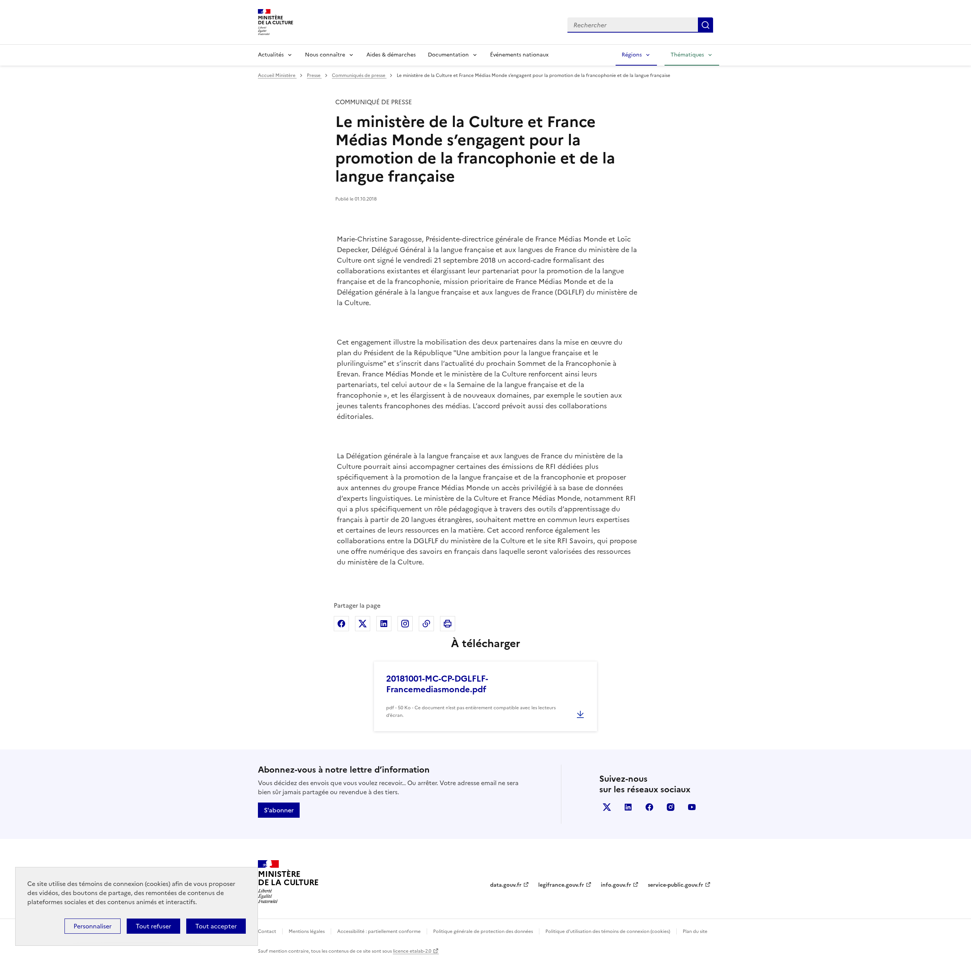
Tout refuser (153, 926)
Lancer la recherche (705, 25)
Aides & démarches (391, 55)
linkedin (628, 807)
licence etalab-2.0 (412, 951)
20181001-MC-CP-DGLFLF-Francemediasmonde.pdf (437, 684)
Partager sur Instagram (405, 623)
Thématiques (687, 55)
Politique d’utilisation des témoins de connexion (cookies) (607, 931)
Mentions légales (307, 931)
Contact (267, 931)
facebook (649, 807)
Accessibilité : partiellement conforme (379, 931)
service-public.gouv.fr (675, 885)
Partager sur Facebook (341, 623)
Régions (632, 55)
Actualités (271, 55)
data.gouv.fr (506, 885)
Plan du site (695, 931)
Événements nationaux (519, 55)
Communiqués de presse (359, 75)
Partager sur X (362, 623)
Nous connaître (325, 55)
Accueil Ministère (277, 75)
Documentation (448, 55)
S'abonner (279, 810)
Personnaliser (93, 926)
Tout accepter (216, 926)
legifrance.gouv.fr (561, 885)
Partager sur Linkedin (383, 623)
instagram (670, 807)
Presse (314, 75)
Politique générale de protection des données (483, 931)
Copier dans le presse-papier (426, 623)
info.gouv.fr (616, 885)
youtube (691, 807)
